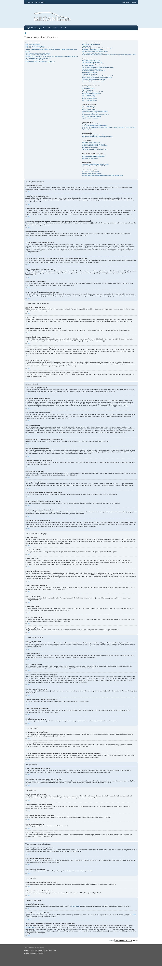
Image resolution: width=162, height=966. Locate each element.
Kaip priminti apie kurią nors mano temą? (93, 81)
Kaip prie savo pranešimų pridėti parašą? (93, 64)
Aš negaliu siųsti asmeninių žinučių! (91, 124)
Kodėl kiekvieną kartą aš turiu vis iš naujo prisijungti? (39, 48)
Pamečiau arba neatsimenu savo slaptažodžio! (37, 53)
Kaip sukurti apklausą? (88, 65)
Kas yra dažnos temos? (88, 97)
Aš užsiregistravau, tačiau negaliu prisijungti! (37, 54)
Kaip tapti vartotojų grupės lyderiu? (91, 113)
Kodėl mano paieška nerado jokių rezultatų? (93, 144)
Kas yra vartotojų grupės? (89, 109)
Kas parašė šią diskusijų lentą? (90, 171)
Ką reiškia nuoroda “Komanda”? (90, 118)
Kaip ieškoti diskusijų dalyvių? (90, 147)
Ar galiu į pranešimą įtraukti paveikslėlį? (92, 92)
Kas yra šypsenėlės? (87, 90)
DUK (49, 28)
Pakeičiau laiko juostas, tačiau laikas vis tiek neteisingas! (97, 48)
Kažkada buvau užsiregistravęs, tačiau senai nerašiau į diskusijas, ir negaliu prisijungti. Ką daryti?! (51, 56)
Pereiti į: (111, 940)
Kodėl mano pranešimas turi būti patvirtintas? (94, 79)
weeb (41, 953)
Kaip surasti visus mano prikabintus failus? (93, 166)
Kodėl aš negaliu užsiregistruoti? (34, 59)
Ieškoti (55, 28)
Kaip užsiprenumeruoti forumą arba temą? (93, 156)
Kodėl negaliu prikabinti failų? (89, 72)
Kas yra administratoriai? (88, 106)
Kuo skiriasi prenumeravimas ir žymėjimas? (93, 155)
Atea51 (134, 915)
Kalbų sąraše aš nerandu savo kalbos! (92, 49)
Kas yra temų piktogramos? (89, 100)
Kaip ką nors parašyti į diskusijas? (91, 60)
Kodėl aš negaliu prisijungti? (32, 44)
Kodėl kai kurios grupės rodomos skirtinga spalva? (95, 114)
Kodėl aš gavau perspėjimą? (89, 74)
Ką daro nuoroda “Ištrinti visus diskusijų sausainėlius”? (40, 61)
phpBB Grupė (75, 906)
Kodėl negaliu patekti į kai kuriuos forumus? (93, 70)
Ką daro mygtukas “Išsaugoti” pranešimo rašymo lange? (97, 77)
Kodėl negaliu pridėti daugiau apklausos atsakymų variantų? (98, 67)
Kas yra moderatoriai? (88, 108)
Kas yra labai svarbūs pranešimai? (91, 93)
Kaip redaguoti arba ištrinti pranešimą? (92, 62)
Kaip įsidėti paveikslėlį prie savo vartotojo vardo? (95, 51)
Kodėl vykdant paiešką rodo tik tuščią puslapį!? (94, 145)
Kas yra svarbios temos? (89, 95)
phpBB (32, 950)
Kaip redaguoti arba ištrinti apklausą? (92, 69)
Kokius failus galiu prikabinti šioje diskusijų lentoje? (95, 164)
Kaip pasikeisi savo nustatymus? (91, 44)
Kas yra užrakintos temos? (89, 98)
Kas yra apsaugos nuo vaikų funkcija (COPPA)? (38, 58)
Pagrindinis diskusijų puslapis (35, 28)
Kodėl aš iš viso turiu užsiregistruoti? (35, 46)
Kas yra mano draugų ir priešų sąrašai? (92, 134)
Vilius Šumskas (31, 952)
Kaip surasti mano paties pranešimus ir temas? (94, 149)
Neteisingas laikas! (87, 46)
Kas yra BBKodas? (87, 86)
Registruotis (125, 2)
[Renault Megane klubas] (52, 22)
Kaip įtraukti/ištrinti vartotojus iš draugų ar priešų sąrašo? (97, 136)
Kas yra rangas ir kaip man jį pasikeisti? (92, 53)
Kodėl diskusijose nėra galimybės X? (92, 173)
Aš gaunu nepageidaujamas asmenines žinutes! (95, 125)
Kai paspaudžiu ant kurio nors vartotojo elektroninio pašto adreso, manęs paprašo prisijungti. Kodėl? (108, 54)
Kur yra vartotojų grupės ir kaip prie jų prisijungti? (95, 111)
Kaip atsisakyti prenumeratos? (90, 158)
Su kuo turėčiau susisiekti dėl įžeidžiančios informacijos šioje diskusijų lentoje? (103, 175)
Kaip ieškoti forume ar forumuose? (91, 142)
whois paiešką (29, 927)
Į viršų (28, 191)
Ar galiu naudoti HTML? (88, 88)
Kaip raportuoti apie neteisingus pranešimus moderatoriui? (97, 76)
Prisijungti (133, 2)
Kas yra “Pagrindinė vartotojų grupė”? (92, 116)
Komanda (63, 28)
